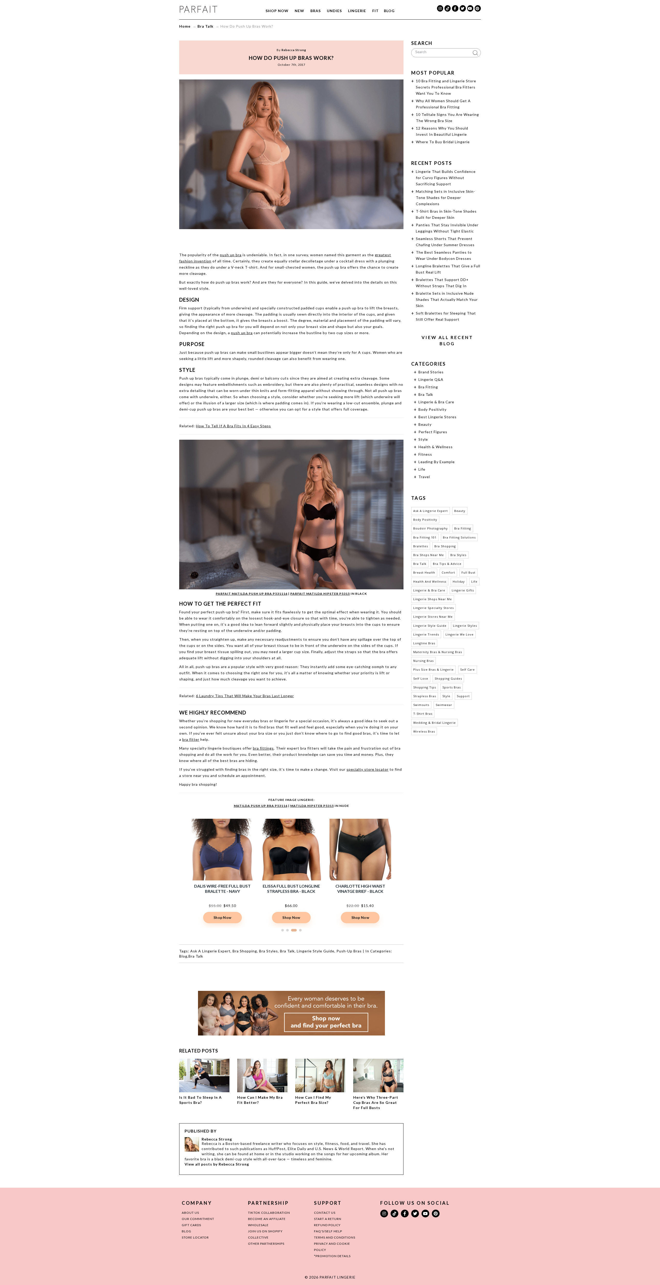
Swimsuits (421, 705)
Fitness (425, 454)
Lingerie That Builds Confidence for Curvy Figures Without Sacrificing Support (446, 177)
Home (185, 26)
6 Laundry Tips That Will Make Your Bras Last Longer (245, 696)
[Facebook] (455, 8)
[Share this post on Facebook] (272, 239)
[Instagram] (440, 8)
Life (421, 469)
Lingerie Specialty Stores (433, 608)
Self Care (467, 669)
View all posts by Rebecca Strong (217, 1164)
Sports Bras (451, 687)
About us (190, 1213)
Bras (315, 11)
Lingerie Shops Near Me (432, 599)
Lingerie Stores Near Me (433, 617)
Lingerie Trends (426, 634)
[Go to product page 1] (282, 930)
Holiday (459, 581)
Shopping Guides (448, 678)
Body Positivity (432, 409)
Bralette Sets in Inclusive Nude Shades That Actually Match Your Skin (447, 299)
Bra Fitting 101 (424, 537)
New (299, 11)
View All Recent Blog (447, 340)
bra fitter (190, 739)
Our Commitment (198, 1219)
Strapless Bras (424, 696)
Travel (424, 477)
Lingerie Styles (465, 626)
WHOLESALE (258, 1225)
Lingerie (357, 11)
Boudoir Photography (430, 528)
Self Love (420, 678)
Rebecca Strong (294, 50)
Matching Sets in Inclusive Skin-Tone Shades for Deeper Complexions (445, 197)
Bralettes (420, 546)
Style (423, 439)
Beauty (425, 424)
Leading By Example (436, 462)
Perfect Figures (432, 432)
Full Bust (468, 572)
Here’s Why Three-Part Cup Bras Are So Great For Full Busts (375, 1102)
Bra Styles (268, 951)
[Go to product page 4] (299, 930)
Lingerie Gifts (463, 590)
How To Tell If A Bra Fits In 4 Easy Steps (233, 426)
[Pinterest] (478, 8)
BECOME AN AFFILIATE (267, 1219)
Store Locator (195, 1237)
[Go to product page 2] (287, 930)
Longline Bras (424, 643)
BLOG (186, 1231)
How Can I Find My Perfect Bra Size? (313, 1100)
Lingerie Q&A (430, 379)
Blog (389, 11)
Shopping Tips (424, 687)
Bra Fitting (428, 387)
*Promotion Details (332, 1256)
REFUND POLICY (327, 1225)
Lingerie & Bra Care (436, 402)
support (463, 696)
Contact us (324, 1213)
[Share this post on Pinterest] (301, 239)
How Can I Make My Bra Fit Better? (260, 1100)
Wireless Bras (424, 731)
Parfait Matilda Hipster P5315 (320, 594)
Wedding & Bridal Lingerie (434, 723)
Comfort (448, 572)
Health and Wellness (429, 581)
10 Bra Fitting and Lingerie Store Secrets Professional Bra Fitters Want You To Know (446, 87)
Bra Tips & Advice (447, 564)
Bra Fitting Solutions (459, 537)
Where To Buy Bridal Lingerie (443, 142)
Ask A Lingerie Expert (210, 951)
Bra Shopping (245, 951)
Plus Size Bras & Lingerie (433, 669)
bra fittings (263, 748)
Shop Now (277, 11)
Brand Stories (431, 372)
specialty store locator (367, 769)
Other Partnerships (266, 1244)
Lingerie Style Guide (315, 951)
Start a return (327, 1219)
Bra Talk (205, 26)
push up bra (231, 255)
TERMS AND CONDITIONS (334, 1237)
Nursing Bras (423, 661)
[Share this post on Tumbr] (311, 239)
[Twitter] (463, 8)
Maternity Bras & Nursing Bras (437, 652)
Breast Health (424, 572)
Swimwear (444, 705)
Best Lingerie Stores (437, 417)
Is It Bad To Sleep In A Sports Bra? (200, 1100)
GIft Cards (191, 1225)
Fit (375, 11)
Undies (334, 11)
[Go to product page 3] (292, 930)
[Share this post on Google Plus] (291, 239)
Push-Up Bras (349, 951)
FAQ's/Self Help (328, 1231)
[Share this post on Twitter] (281, 239)
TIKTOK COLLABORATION (269, 1213)
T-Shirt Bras (422, 714)
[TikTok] (447, 8)
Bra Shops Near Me (428, 555)
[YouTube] (470, 8)
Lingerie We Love (460, 634)
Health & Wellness (435, 447)
